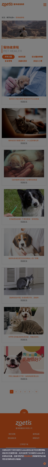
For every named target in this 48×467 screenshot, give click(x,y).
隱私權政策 (28, 456)
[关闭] (45, 464)
